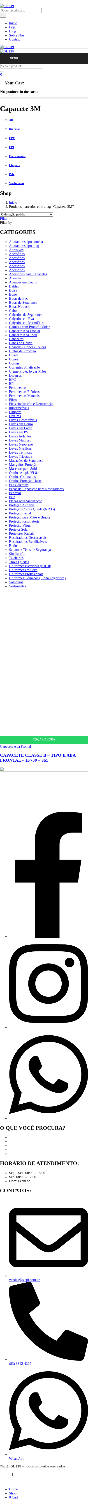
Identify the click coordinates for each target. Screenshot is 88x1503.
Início (13, 23)
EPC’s (13, 1141)
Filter (3, 218)
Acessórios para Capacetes (28, 274)
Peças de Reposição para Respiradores (36, 489)
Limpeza (15, 412)
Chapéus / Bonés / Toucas (27, 347)
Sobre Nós (16, 35)
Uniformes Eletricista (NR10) (30, 566)
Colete (13, 355)
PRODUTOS (46, 1474)
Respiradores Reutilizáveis (28, 541)
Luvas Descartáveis (23, 420)
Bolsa (13, 290)
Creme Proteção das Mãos (27, 371)
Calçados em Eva (21, 319)
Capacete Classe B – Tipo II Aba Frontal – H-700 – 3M (38, 758)
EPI (11, 383)
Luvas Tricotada (20, 456)
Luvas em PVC (20, 432)
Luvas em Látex (20, 428)
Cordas (14, 363)
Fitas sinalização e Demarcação (31, 404)
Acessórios (17, 254)
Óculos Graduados (22, 477)
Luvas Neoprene (21, 444)
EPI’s (13, 1137)
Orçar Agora (44, 739)
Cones (13, 359)
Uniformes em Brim (23, 570)
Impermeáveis (19, 408)
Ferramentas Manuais (24, 396)
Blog (12, 31)
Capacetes (16, 339)
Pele (12, 497)
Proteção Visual (20, 525)
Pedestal (15, 493)
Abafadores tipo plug (24, 246)
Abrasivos (16, 250)
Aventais (15, 278)
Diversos (15, 375)
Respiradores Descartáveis (27, 537)
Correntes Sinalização (24, 367)
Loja (12, 27)
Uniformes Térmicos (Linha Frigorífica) (37, 578)
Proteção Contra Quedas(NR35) (32, 509)
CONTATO (66, 1474)
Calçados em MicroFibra (26, 323)
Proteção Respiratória (24, 521)
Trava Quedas (19, 562)
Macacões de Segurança (26, 460)
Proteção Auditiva (22, 505)
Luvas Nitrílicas (20, 448)
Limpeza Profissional (24, 1150)
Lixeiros (15, 416)
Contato (14, 39)
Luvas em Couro (21, 424)
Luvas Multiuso (20, 440)
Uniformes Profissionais (26, 574)
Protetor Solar (19, 529)
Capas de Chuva (20, 343)
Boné (13, 294)
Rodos (13, 546)
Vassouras (16, 582)
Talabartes (16, 558)
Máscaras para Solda (23, 469)
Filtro (13, 400)
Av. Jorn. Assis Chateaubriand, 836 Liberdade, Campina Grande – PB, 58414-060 (33, 804)
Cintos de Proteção (22, 351)
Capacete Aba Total (23, 335)
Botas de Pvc (18, 298)
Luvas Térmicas (20, 452)
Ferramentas (17, 387)
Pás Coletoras (18, 485)
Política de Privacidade (16, 1481)
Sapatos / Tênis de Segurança (30, 550)
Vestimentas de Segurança (27, 1154)
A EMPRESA (24, 1474)
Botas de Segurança (23, 302)
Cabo (13, 310)
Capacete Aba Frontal (24, 331)
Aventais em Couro (23, 282)
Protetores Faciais (21, 533)
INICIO (5, 1474)
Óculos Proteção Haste (25, 481)
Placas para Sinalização (25, 501)
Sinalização (17, 554)
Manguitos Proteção (23, 464)
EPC (12, 379)
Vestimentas (17, 586)
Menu (14, 58)
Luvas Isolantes (20, 436)
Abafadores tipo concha (26, 242)
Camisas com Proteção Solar (29, 327)
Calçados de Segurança (25, 315)
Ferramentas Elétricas (24, 392)
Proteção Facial (20, 513)
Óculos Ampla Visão (24, 473)
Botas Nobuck (19, 306)
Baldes (14, 286)
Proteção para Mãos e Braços (30, 517)
